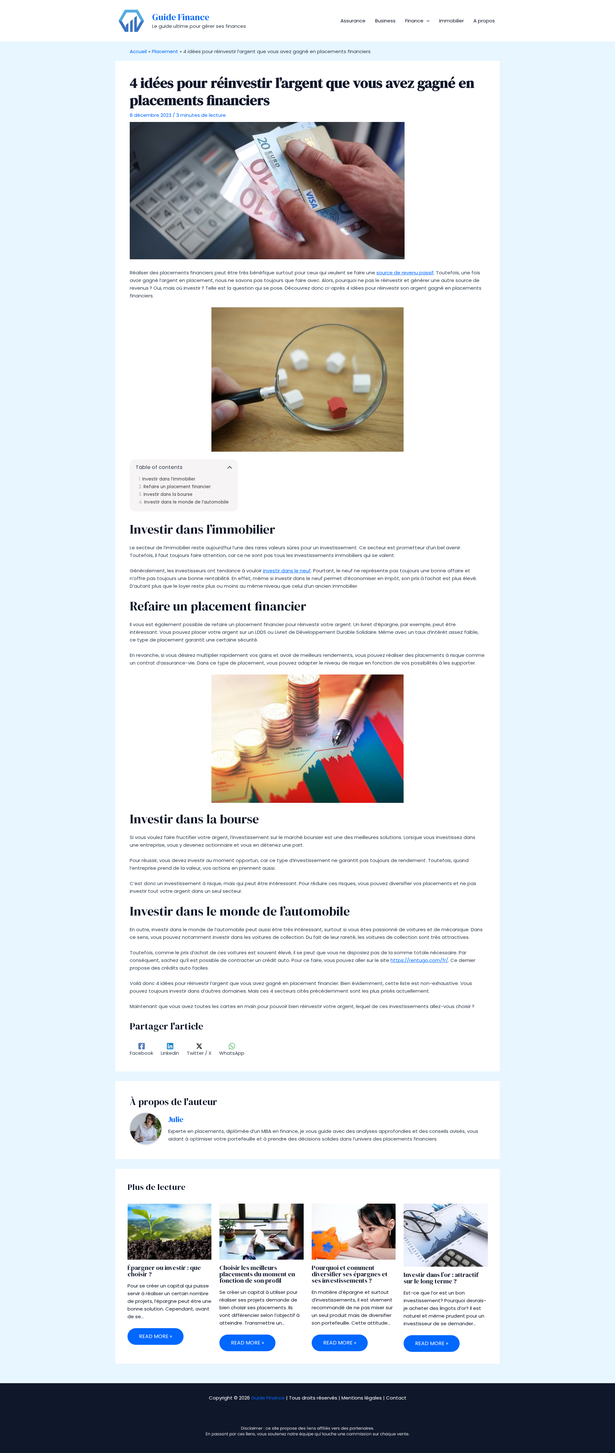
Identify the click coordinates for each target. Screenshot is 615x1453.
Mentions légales (361, 1397)
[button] (426, 21)
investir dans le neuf (287, 570)
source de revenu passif (405, 272)
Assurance (352, 20)
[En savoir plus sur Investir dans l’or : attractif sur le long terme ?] (446, 1234)
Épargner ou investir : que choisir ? (164, 1271)
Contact (396, 1397)
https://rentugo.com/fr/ (419, 960)
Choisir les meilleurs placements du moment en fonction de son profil (257, 1274)
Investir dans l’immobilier (168, 479)
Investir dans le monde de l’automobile (186, 502)
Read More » (155, 1336)
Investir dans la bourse (168, 494)
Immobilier (451, 20)
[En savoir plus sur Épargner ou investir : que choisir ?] (169, 1231)
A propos (484, 20)
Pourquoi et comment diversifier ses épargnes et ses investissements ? (350, 1274)
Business (385, 20)
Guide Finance (180, 17)
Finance (414, 20)
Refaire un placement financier (177, 486)
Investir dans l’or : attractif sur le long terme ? (441, 1278)
